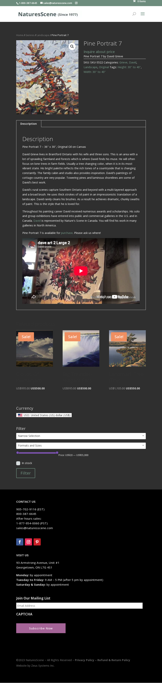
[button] (72, 46)
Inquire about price (99, 51)
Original (104, 67)
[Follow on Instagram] (28, 541)
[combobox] (44, 415)
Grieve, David (127, 62)
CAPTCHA (24, 614)
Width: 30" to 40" (95, 72)
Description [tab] (28, 124)
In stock (27, 463)
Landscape (43, 35)
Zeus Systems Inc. (43, 665)
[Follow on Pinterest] (37, 541)
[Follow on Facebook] (19, 541)
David (37, 220)
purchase (67, 233)
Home (19, 35)
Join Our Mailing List (33, 598)
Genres (29, 35)
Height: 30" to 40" (129, 67)
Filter (26, 473)
